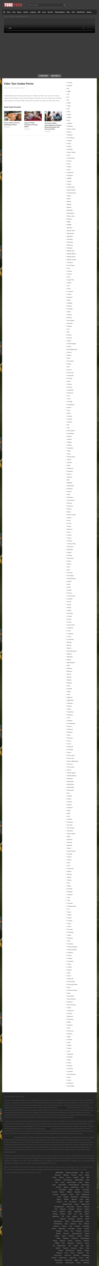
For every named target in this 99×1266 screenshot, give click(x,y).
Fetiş (69, 381)
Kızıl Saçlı (70, 575)
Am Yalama (70, 138)
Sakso (69, 799)
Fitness (69, 387)
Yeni (68, 1051)
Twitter (69, 970)
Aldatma (70, 126)
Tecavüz (70, 903)
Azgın (69, 196)
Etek (68, 358)
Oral (68, 717)
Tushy (69, 955)
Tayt (68, 897)
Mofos (69, 680)
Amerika (70, 149)
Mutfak (69, 683)
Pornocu (70, 764)
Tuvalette (70, 961)
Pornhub (70, 746)
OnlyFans (70, 712)
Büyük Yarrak (71, 259)
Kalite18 (70, 549)
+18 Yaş (69, 82)
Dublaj (69, 326)
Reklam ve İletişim (72, 1172)
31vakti (69, 85)
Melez (69, 659)
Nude (69, 691)
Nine (68, 686)
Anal (13, 12)
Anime (69, 161)
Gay (68, 410)
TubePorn (22, 88)
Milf (39, 12)
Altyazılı (70, 135)
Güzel (69, 459)
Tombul (69, 920)
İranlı (69, 520)
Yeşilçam (70, 1054)
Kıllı (68, 567)
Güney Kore (71, 456)
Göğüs (69, 442)
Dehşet (69, 306)
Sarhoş (69, 802)
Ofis (68, 694)
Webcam (70, 1016)
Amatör (25, 12)
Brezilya (70, 248)
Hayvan (69, 477)
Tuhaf (69, 935)
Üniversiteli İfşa (72, 984)
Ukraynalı (70, 978)
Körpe (69, 607)
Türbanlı (70, 938)
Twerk (69, 964)
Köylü (69, 610)
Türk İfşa (70, 944)
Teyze (69, 912)
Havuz (69, 474)
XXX (68, 1028)
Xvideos (70, 1025)
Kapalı (69, 552)
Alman (69, 132)
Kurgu (69, 619)
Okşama (70, 703)
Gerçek (69, 416)
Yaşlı (68, 1042)
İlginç (69, 512)
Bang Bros (70, 213)
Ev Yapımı (70, 361)
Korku (69, 604)
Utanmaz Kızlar (72, 990)
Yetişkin (70, 1057)
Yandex (69, 1039)
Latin (69, 630)
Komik (69, 590)
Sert (68, 816)
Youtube (70, 1071)
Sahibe (69, 796)
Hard (68, 465)
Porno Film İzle (9, 1137)
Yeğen (69, 1045)
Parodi (69, 726)
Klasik (69, 581)
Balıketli (70, 210)
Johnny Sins (71, 543)
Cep (68, 268)
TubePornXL (81, 12)
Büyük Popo (71, 256)
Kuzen (69, 622)
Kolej (69, 587)
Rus (68, 793)
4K (68, 94)
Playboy (70, 732)
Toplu (69, 923)
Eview (69, 364)
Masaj (69, 645)
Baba (69, 198)
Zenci (69, 1080)
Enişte (69, 335)
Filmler (69, 384)
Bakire (69, 204)
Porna (69, 744)
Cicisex (69, 271)
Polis (69, 735)
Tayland (70, 894)
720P (68, 103)
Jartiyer (69, 541)
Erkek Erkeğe (71, 343)
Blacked (70, 236)
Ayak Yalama (71, 190)
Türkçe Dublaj (71, 949)
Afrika (69, 117)
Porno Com (71, 755)
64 (68, 97)
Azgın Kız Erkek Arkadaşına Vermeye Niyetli (31, 124)
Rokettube (16, 88)
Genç (8, 12)
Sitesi (69, 848)
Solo (68, 862)
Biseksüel (70, 233)
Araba (11, 16)
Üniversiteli (71, 981)
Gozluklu (70, 448)
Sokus (69, 860)
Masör (69, 648)
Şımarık (69, 854)
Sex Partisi (70, 828)
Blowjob (70, 239)
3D (68, 88)
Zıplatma (70, 1083)
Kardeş (69, 555)
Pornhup (70, 749)
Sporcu (69, 874)
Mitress (69, 671)
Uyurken (70, 1002)
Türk (73, 12)
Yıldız (69, 1060)
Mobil (69, 674)
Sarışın (69, 804)
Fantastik (70, 375)
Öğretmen (70, 700)
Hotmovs (70, 506)
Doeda (69, 314)
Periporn (70, 729)
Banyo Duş (71, 216)
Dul (68, 329)
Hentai (69, 491)
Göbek (69, 439)
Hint (68, 494)
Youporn (70, 1068)
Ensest (69, 338)
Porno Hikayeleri (72, 761)
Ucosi (69, 976)
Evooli (69, 369)
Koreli (69, 601)
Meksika (70, 657)
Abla (68, 111)
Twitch (69, 967)
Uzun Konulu (71, 1005)
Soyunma (70, 868)
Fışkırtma (70, 390)
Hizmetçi (70, 497)
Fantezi (69, 378)
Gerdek (69, 419)
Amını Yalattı (71, 152)
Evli (68, 367)
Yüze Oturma (71, 1074)
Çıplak (69, 282)
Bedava (69, 227)
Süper (69, 886)
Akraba (69, 123)
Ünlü (68, 987)
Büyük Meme (71, 253)
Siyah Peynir (71, 851)
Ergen (69, 340)
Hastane (70, 471)
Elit (68, 332)
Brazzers (70, 245)
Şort (68, 865)
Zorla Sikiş (70, 1086)
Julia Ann (70, 546)
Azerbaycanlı (71, 193)
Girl (68, 427)
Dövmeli (70, 323)
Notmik (69, 688)
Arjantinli (70, 172)
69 (68, 100)
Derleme (70, 309)
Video (69, 1007)
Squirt (69, 877)
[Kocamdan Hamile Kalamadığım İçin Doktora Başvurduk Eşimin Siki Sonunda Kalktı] (53, 116)
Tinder (69, 918)
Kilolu (69, 564)
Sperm (69, 871)
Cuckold (70, 291)
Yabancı (70, 1034)
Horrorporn (71, 500)
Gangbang (70, 404)
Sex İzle (50, 12)
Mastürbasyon (72, 651)
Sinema (69, 842)
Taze (68, 900)
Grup (69, 454)
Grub (69, 451)
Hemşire (70, 488)
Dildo (69, 311)
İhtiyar (69, 509)
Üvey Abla (70, 996)
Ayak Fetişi (71, 187)
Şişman (69, 845)
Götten (69, 445)
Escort (69, 352)
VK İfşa (69, 1013)
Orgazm (69, 720)
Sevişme (70, 822)
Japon (69, 538)
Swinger (70, 891)
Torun (69, 926)
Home (5, 16)
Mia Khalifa (71, 662)
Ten (68, 909)
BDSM (69, 224)
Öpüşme (70, 715)
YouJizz (69, 1065)
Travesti (70, 929)
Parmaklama (71, 723)
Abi (68, 109)
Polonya (70, 738)
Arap (68, 169)
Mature (69, 654)
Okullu (69, 706)
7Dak (69, 106)
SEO (68, 813)
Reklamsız (70, 781)
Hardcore (70, 468)
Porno (69, 752)
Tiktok (69, 915)
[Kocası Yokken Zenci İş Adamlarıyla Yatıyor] (12, 116)
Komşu (69, 593)
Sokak (69, 857)
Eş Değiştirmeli (72, 349)
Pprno (69, 770)
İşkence (69, 529)
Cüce (69, 288)
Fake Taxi (10, 88)
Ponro (69, 741)
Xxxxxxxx (70, 1031)
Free (68, 396)
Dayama (70, 297)
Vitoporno (70, 1010)
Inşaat (69, 517)
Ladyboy (70, 628)
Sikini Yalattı (71, 833)
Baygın (69, 219)
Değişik (69, 303)
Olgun (19, 12)
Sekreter (70, 807)
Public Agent (71, 773)
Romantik (70, 790)
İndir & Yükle (71, 514)
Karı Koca (70, 558)
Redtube (70, 778)
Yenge (69, 1048)
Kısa (68, 570)
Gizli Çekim (71, 430)
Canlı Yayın (71, 265)
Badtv (69, 201)
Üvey (69, 993)
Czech (69, 294)
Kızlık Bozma (71, 578)
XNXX (69, 1022)
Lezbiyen (33, 12)
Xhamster (70, 1019)
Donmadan (70, 320)
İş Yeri (69, 523)
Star (68, 883)
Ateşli (69, 184)
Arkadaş (70, 175)
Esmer (69, 355)
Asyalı (69, 181)
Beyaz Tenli (71, 230)
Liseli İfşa (70, 639)
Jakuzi (69, 535)
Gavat (69, 407)
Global (69, 436)
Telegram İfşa (71, 906)
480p (68, 91)
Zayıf (69, 1077)
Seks (68, 810)
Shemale (70, 831)
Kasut (69, 561)
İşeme (69, 526)
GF (68, 425)
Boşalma (70, 242)
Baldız (69, 207)
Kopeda (69, 599)
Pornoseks (70, 767)
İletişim (89, 12)
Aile (68, 120)
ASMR (69, 178)
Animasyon (71, 158)
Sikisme (69, 839)
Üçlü (68, 973)
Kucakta (70, 613)
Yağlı (68, 1036)
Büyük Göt (70, 251)
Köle (68, 584)
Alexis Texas (71, 129)
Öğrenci (70, 697)
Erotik (69, 346)
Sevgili (69, 819)
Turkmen (70, 952)
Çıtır (68, 285)
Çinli (68, 277)
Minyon (69, 668)
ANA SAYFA (59, 1172)
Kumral (69, 616)
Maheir (69, 642)
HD (4, 12)
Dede (69, 300)
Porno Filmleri (62, 1107)
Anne (44, 12)
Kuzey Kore (71, 625)
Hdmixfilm (70, 485)
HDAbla (69, 483)
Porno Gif (70, 758)
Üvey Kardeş (71, 999)
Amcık (69, 146)
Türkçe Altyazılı (60, 12)
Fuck (69, 398)
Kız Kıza (70, 572)
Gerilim (69, 422)
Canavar (70, 262)
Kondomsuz (71, 596)
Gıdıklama (70, 433)
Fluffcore (70, 393)
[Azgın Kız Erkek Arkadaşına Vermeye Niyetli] (33, 116)
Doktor (69, 317)
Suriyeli (69, 889)
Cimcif (69, 274)
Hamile (69, 462)
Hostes (69, 503)
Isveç (69, 532)
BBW (68, 222)
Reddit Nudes (71, 775)
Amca (69, 143)
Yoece (69, 1063)
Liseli (69, 636)
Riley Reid (70, 784)
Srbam (69, 880)
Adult (69, 114)
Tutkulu (69, 958)
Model (69, 677)
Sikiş (68, 12)
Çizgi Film (70, 280)
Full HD (69, 401)
